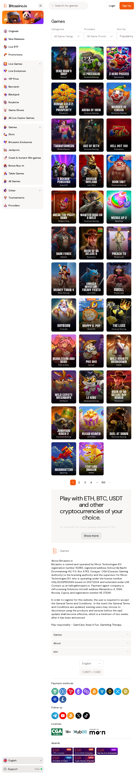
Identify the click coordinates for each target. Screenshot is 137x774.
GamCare (79, 624)
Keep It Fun (92, 624)
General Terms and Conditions (74, 603)
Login (112, 5)
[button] (124, 36)
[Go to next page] (109, 482)
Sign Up (126, 5)
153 (103, 482)
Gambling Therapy (110, 624)
